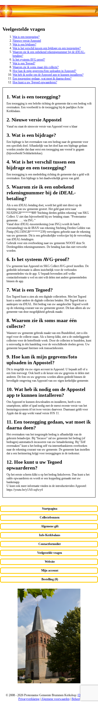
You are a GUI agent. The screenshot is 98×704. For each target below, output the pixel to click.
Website (50, 561)
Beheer (76, 699)
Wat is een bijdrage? (24, 44)
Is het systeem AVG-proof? (29, 59)
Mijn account (49, 570)
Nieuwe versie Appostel (27, 40)
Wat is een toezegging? (26, 37)
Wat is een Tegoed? (24, 63)
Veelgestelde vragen (49, 553)
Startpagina (49, 508)
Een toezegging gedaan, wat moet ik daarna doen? (42, 78)
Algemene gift (50, 526)
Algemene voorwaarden (55, 699)
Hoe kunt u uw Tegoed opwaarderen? (35, 82)
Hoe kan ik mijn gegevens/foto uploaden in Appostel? (44, 71)
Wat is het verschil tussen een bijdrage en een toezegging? (47, 48)
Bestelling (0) (49, 579)
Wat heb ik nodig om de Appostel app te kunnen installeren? (48, 74)
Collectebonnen (50, 517)
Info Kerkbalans (49, 535)
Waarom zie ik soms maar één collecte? (36, 67)
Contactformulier (49, 544)
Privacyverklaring (28, 699)
